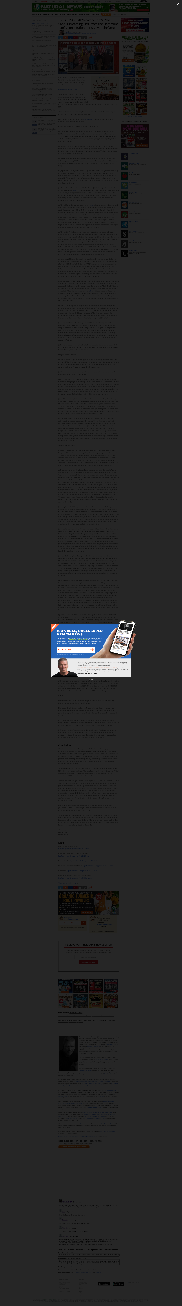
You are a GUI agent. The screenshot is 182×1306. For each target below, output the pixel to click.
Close (91, 679)
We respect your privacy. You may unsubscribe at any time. (71, 654)
